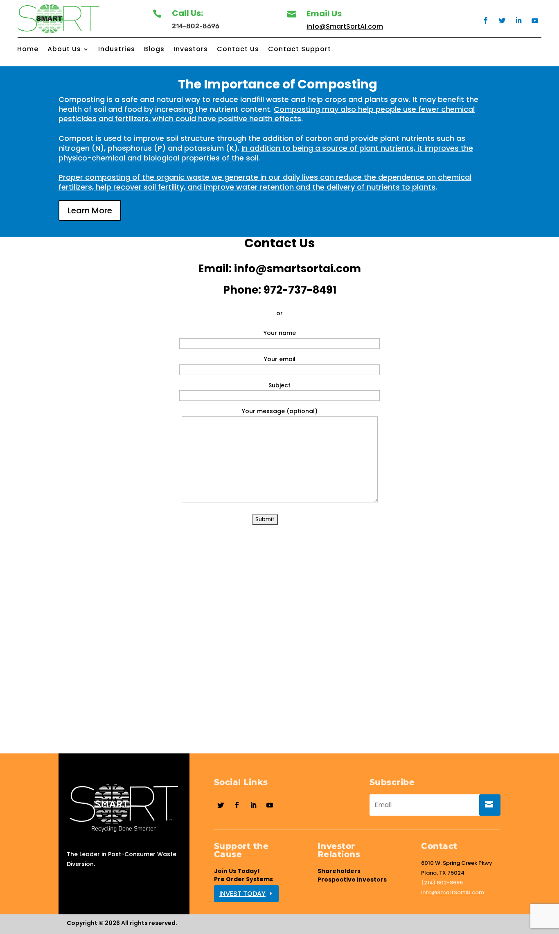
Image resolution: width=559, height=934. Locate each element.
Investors (191, 50)
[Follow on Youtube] (534, 20)
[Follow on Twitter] (502, 20)
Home (27, 50)
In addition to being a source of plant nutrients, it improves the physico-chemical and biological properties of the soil (266, 153)
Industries (116, 50)
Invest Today (242, 893)
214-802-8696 (195, 26)
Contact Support (299, 50)
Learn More (90, 210)
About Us (64, 50)
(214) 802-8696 (442, 883)
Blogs (154, 50)
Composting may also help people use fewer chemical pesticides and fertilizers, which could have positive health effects (267, 114)
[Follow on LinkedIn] (518, 20)
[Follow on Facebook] (485, 20)
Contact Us (238, 50)
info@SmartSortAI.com (345, 26)
